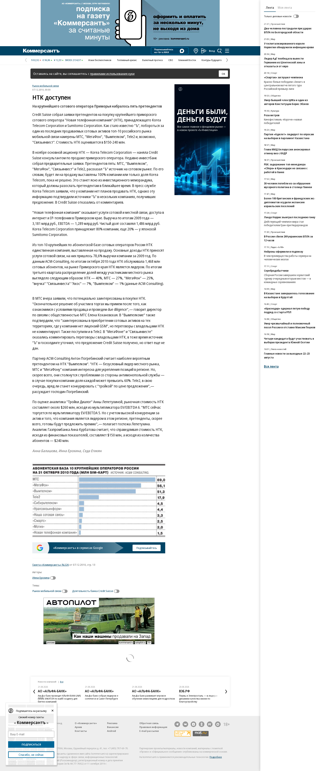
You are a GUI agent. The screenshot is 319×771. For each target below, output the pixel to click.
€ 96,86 (46, 60)
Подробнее (216, 757)
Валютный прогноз (152, 60)
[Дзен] (193, 724)
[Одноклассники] (201, 724)
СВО (170, 60)
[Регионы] (196, 51)
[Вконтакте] (185, 724)
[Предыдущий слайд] (34, 691)
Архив (78, 727)
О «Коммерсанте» (86, 723)
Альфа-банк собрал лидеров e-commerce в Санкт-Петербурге (102, 697)
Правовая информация (153, 727)
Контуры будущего (212, 60)
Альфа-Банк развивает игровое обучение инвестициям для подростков (153, 697)
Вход (212, 50)
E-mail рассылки (149, 731)
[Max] (218, 724)
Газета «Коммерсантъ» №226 (50, 564)
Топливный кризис (127, 60)
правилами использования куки (112, 74)
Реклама (112, 723)
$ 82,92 (35, 60)
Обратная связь (149, 723)
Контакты (81, 731)
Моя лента (285, 8)
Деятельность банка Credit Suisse (92, 591)
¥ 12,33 (57, 60)
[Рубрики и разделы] (227, 51)
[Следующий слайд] (226, 691)
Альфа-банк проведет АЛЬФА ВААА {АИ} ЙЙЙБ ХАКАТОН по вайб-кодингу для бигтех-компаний (59, 698)
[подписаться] (54, 578)
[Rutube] (209, 724)
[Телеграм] (177, 724)
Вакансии (113, 727)
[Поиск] (219, 51)
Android (111, 731)
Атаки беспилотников (99, 60)
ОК (223, 74)
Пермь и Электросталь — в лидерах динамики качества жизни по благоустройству (198, 698)
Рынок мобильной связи (45, 85)
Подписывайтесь (146, 548)
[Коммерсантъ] (41, 50)
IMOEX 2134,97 (73, 60)
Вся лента (271, 366)
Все (61, 681)
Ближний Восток (187, 60)
